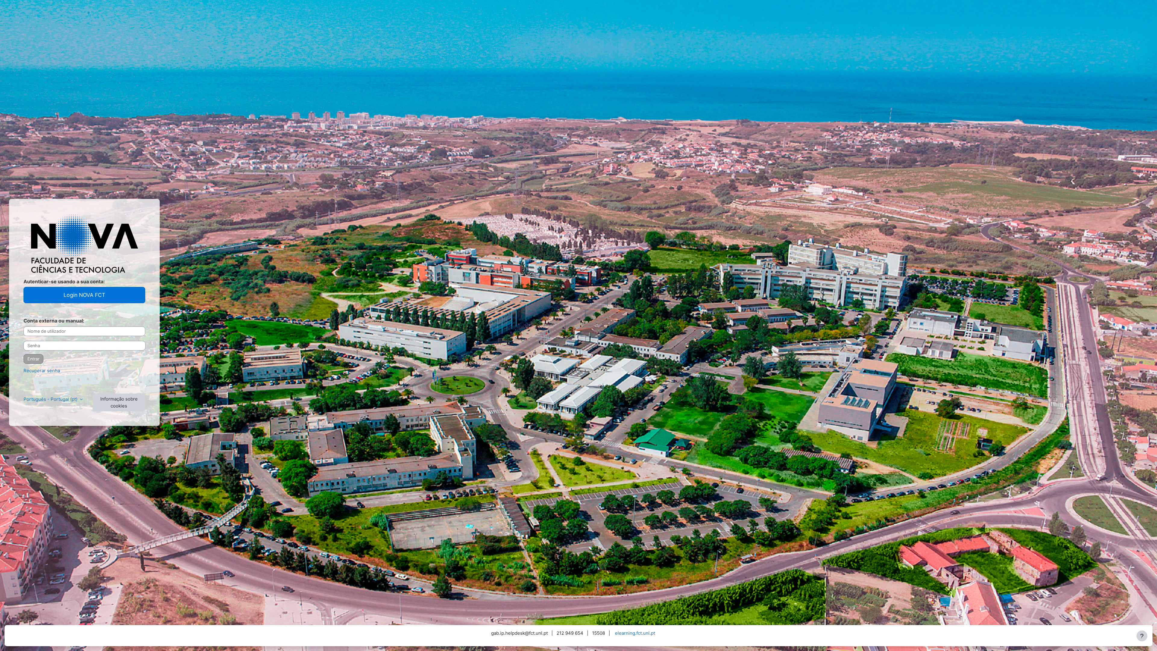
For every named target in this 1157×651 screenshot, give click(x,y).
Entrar (33, 358)
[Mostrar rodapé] (1142, 636)
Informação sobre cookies (119, 402)
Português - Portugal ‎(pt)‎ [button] (51, 399)
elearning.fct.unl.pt (635, 633)
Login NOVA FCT (84, 295)
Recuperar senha (42, 370)
